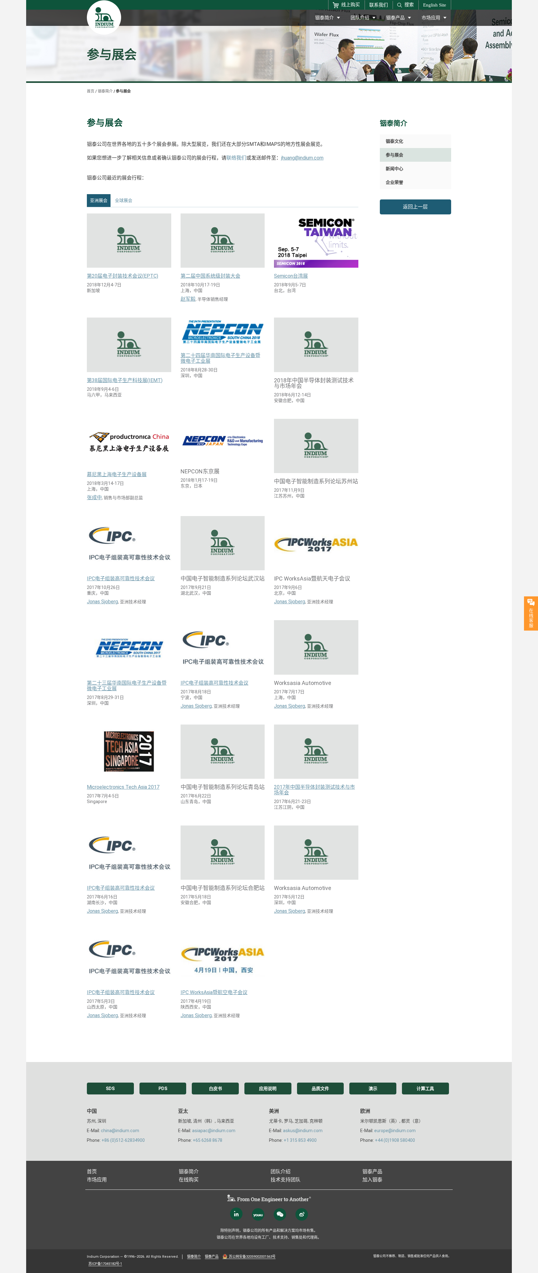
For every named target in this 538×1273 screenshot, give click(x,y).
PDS (162, 1088)
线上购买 (350, 4)
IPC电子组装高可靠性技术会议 (121, 578)
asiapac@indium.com (213, 1130)
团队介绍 (360, 18)
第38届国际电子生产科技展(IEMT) (125, 380)
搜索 (409, 4)
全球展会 (123, 200)
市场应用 (431, 18)
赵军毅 (188, 299)
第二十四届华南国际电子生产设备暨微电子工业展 (220, 358)
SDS (110, 1088)
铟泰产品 (395, 18)
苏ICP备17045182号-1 (105, 1264)
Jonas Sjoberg (102, 602)
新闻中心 (394, 168)
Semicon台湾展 (291, 276)
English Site (434, 4)
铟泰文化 (394, 141)
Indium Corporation (103, 1257)
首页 (90, 91)
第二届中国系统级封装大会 (210, 276)
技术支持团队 (285, 1180)
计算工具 (425, 1088)
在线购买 (189, 1180)
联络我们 (236, 158)
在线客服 (531, 618)
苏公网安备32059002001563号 (252, 1257)
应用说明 (267, 1088)
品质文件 (320, 1088)
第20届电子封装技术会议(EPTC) (122, 276)
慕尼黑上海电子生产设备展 (117, 474)
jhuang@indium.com (302, 158)
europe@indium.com (395, 1130)
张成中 (94, 497)
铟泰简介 (324, 18)
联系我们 (378, 4)
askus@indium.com (303, 1130)
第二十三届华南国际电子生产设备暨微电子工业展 (127, 686)
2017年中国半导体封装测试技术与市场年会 (314, 790)
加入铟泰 (372, 1180)
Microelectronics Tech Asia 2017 (123, 787)
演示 (373, 1088)
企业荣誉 (394, 182)
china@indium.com (120, 1130)
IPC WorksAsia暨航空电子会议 (214, 992)
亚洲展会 (98, 200)
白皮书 (215, 1088)
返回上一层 (415, 207)
